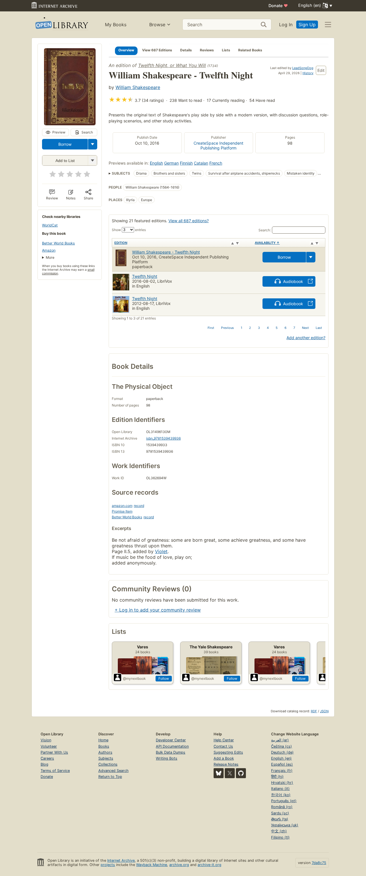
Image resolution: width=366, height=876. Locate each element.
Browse (157, 24)
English (156, 163)
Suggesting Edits (228, 752)
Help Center (224, 740)
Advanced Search (113, 770)
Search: (264, 230)
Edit (321, 70)
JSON (324, 711)
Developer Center (171, 740)
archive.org (179, 865)
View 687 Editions (157, 50)
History (308, 73)
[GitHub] (241, 773)
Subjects (105, 758)
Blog (44, 764)
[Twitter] (230, 773)
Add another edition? (306, 337)
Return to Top (110, 776)
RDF (314, 711)
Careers (47, 758)
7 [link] (294, 328)
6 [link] (286, 328)
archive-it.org (209, 865)
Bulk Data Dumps (170, 752)
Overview (126, 50)
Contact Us (223, 746)
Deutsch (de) (282, 752)
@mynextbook (134, 678)
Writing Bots (166, 758)
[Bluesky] (219, 773)
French (215, 163)
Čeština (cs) (281, 746)
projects (108, 865)
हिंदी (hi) (277, 776)
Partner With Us (54, 752)
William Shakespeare (138, 87)
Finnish (186, 163)
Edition (120, 243)
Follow (163, 678)
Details (186, 50)
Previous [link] (227, 328)
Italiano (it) (280, 788)
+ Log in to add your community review (158, 610)
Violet (161, 551)
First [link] (211, 328)
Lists (226, 50)
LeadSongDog (302, 68)
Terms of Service (55, 770)
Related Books (250, 50)
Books (103, 746)
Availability (267, 243)
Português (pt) (284, 801)
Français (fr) (282, 770)
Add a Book (224, 758)
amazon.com (122, 505)
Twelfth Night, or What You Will (172, 65)
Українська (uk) (284, 825)
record (139, 505)
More (50, 257)
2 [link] (250, 328)
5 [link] (277, 328)
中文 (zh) (279, 831)
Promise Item (122, 511)
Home (103, 740)
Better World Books (58, 243)
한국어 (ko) (281, 795)
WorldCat (50, 225)
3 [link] (259, 328)
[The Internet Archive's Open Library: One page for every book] (61, 24)
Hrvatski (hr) (282, 782)
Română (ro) (282, 807)
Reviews (207, 50)
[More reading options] (92, 144)
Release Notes (226, 764)
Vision (46, 740)
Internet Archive (121, 860)
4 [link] (268, 328)
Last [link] (319, 328)
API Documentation (172, 746)
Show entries (129, 230)
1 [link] (241, 328)
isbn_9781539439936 (163, 438)
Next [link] (305, 328)
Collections (108, 764)
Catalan (201, 163)
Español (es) (282, 764)
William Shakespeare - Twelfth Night (166, 252)
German (171, 163)
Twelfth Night (144, 276)
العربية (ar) (280, 740)
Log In (286, 24)
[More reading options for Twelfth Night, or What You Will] (92, 160)
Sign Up (307, 24)
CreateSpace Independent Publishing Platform (218, 145)
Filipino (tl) (280, 837)
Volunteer (49, 746)
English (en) (281, 758)
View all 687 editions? (188, 220)
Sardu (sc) (280, 813)
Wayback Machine (151, 865)
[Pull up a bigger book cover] (70, 123)
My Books (115, 24)
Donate (278, 5)
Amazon (48, 250)
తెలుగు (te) (279, 819)
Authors (105, 752)
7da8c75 (319, 863)
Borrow (64, 144)
